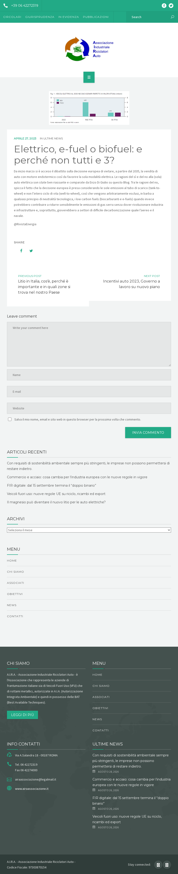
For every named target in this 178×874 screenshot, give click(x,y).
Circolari (12, 17)
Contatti (15, 616)
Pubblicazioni (96, 17)
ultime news (53, 138)
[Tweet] (29, 251)
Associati (15, 583)
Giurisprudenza (39, 17)
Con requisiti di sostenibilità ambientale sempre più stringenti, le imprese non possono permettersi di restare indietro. (130, 760)
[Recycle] (89, 49)
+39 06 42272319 (24, 5)
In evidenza (68, 17)
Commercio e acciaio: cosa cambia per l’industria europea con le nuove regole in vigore (77, 477)
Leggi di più (22, 715)
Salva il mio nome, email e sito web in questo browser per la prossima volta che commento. (77, 419)
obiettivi (15, 594)
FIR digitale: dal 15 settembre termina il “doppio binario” (51, 485)
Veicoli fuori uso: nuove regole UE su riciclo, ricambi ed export (56, 494)
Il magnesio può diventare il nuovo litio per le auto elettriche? (56, 502)
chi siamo (15, 571)
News (11, 605)
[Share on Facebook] (19, 251)
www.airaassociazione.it (31, 789)
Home (12, 560)
